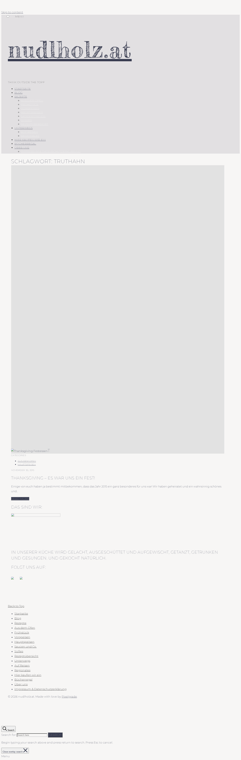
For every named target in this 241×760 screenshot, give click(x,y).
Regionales (30, 135)
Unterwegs (23, 128)
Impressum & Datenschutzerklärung (50, 151)
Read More (20, 498)
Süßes (26, 120)
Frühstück (29, 104)
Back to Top (16, 606)
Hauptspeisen (32, 112)
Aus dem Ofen (32, 100)
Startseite (22, 88)
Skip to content (12, 12)
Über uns (21, 147)
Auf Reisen (29, 132)
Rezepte (20, 96)
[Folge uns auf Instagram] (24, 581)
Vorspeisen (30, 108)
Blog (18, 92)
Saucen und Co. (33, 116)
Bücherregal (25, 143)
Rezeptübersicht (34, 124)
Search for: (8, 734)
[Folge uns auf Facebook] (15, 581)
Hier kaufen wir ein (30, 139)
